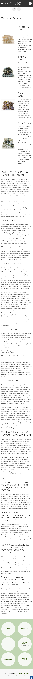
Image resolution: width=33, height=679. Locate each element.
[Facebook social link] (14, 9)
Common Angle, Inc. (20, 675)
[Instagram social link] (19, 9)
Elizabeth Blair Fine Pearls (21, 673)
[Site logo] (17, 3)
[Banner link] (8, 629)
